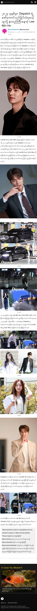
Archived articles (12, 603)
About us (3, 603)
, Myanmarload (18, 29)
